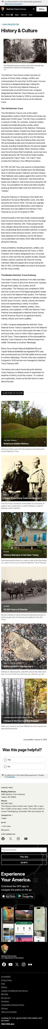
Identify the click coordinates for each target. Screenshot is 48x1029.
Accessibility (6, 977)
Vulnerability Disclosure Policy (12, 1005)
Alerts (9, 15)
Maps (17, 15)
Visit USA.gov (7, 1024)
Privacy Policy (6, 980)
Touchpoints (11, 777)
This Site (24, 857)
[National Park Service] (2, 9)
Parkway (16, 9)
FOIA (3, 984)
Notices (4, 987)
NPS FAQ (4, 994)
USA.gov (4, 1008)
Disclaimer (5, 1001)
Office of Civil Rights (9, 1012)
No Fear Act (5, 998)
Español (6, 830)
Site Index (7, 826)
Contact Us (6, 815)
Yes (9, 760)
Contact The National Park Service (14, 991)
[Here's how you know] (24, 3)
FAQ (4, 822)
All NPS (24, 862)
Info (2, 15)
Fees (30, 15)
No (9, 766)
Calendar (24, 15)
